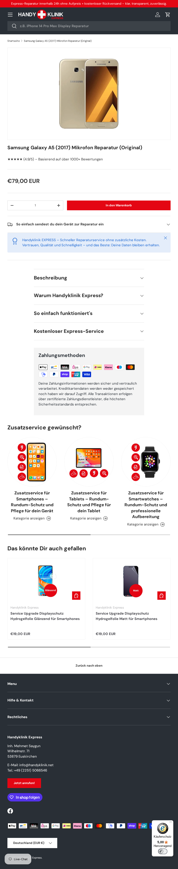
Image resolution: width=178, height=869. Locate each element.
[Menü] (170, 823)
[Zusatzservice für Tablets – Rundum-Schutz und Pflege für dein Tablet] (88, 461)
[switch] (162, 851)
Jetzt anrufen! (24, 783)
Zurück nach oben (89, 666)
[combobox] (89, 26)
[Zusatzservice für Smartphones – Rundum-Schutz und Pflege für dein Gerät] (32, 461)
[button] (168, 15)
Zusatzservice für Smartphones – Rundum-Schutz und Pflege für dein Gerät (32, 502)
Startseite (13, 40)
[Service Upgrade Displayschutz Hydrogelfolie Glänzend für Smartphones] (46, 581)
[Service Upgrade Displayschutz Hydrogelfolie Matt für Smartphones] (132, 581)
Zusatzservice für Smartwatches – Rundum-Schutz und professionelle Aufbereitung (145, 504)
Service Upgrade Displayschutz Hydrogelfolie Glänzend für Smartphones (45, 616)
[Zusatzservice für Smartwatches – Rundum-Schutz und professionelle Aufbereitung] (145, 461)
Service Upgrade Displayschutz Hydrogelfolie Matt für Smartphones (126, 616)
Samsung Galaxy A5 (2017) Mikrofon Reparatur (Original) (58, 40)
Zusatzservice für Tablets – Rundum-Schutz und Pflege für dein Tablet (89, 502)
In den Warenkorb (119, 205)
